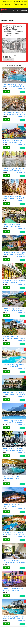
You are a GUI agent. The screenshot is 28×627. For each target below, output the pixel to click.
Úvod (2, 14)
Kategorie (24, 10)
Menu (16, 10)
